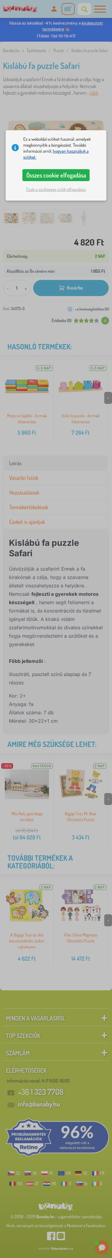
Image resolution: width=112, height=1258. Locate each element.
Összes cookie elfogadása (56, 175)
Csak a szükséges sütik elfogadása (56, 189)
